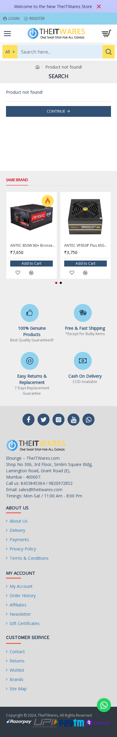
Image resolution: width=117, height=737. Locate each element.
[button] (56, 283)
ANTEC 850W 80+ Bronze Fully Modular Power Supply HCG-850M (32, 245)
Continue (56, 111)
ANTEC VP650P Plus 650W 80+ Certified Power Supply (86, 245)
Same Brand (17, 180)
